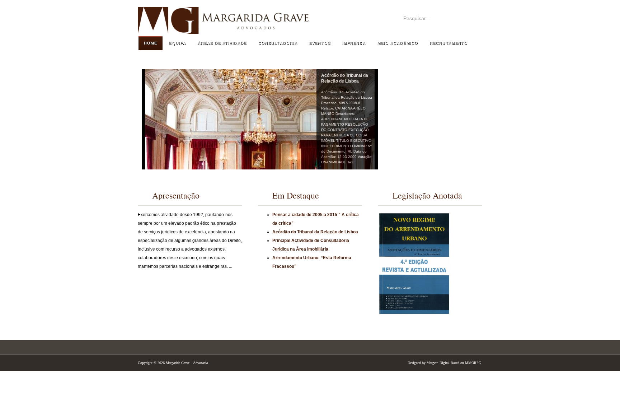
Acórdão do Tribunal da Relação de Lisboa (315, 231)
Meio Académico (397, 43)
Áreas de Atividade (221, 43)
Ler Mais (228, 279)
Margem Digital (438, 363)
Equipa (177, 43)
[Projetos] (430, 106)
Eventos (319, 43)
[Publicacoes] (430, 132)
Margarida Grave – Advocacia (335, 16)
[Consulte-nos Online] (430, 157)
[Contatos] (430, 81)
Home (150, 43)
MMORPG (473, 363)
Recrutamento (448, 43)
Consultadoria (277, 43)
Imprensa (354, 43)
